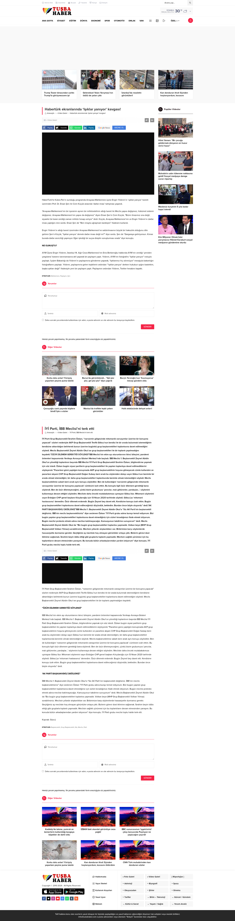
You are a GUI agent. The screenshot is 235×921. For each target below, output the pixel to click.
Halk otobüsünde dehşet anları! (137, 408)
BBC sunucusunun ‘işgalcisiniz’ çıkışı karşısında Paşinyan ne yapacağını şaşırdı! (137, 832)
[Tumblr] (72, 898)
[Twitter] (48, 898)
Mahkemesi (55, 276)
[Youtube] (58, 898)
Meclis (80, 727)
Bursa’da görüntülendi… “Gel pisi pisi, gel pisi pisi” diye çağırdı (98, 379)
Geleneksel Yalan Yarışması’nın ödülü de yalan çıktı (98, 94)
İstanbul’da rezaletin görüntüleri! (131, 94)
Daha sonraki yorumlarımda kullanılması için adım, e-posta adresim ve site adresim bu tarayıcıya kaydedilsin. (90, 320)
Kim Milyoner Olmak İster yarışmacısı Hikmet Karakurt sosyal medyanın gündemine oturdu (175, 240)
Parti (85, 727)
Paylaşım (63, 276)
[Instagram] (53, 898)
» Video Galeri (62, 113)
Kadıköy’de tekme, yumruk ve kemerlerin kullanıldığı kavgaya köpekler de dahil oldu (59, 832)
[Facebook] (44, 898)
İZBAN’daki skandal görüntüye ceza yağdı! (98, 830)
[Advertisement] (117, 45)
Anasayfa (50, 113)
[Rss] (76, 898)
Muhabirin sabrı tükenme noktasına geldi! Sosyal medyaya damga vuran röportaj (175, 176)
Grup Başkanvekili (67, 727)
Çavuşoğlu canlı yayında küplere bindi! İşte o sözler (59, 410)
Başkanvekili (55, 727)
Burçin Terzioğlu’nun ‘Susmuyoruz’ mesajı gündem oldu (137, 379)
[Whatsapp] (67, 898)
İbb (76, 727)
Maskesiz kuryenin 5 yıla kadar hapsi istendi (173, 208)
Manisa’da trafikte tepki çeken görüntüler (98, 410)
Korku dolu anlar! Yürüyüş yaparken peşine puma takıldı (59, 379)
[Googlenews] (62, 898)
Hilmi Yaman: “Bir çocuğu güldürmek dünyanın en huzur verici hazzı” (172, 143)
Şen (68, 276)
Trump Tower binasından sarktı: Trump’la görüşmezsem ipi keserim (59, 95)
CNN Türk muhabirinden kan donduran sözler (137, 863)
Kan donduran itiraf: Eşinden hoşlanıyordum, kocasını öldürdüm (174, 95)
